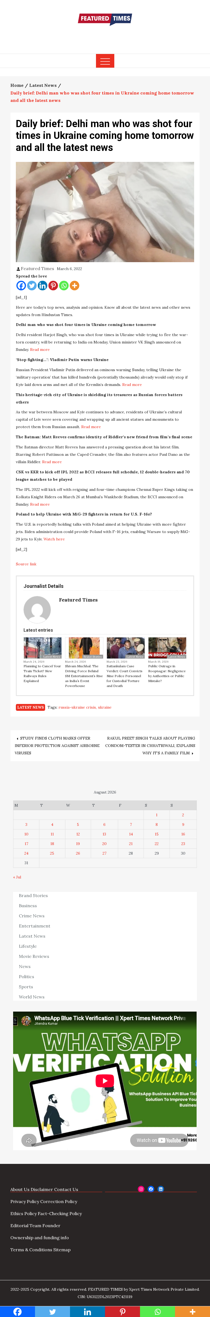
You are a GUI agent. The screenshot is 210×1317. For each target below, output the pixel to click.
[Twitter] (32, 285)
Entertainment (34, 926)
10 (26, 834)
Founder (51, 1225)
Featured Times (105, 36)
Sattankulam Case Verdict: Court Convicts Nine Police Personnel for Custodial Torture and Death (124, 676)
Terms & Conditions (31, 1249)
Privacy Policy (24, 1201)
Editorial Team (25, 1225)
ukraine (105, 707)
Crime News (32, 915)
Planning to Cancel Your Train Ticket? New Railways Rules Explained (42, 673)
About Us (20, 1189)
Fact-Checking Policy (60, 1213)
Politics (26, 976)
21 (131, 843)
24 (26, 853)
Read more (40, 349)
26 (78, 853)
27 (104, 853)
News (25, 966)
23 (183, 843)
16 (183, 834)
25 (52, 853)
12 (78, 834)
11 (52, 834)
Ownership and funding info (39, 1237)
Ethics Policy (23, 1213)
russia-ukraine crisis (77, 707)
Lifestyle (28, 946)
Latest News (51, 656)
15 (157, 834)
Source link (26, 564)
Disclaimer (42, 1189)
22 (157, 843)
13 (104, 834)
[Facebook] (21, 285)
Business (28, 905)
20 (104, 843)
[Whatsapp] (64, 285)
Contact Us (66, 1189)
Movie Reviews (34, 956)
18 (52, 843)
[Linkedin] (42, 285)
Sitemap (62, 1249)
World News (32, 997)
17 (26, 843)
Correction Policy (58, 1201)
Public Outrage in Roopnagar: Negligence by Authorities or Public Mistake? (167, 673)
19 (78, 843)
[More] (74, 285)
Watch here (54, 539)
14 (131, 834)
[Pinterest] (53, 285)
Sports (26, 986)
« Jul (17, 877)
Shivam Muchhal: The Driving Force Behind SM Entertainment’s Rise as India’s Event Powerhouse (84, 676)
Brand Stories (93, 656)
